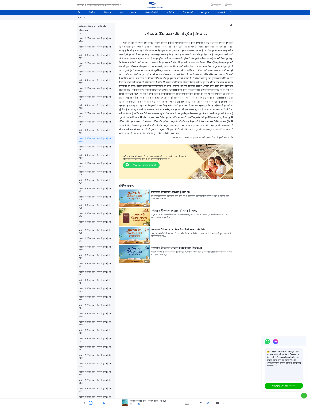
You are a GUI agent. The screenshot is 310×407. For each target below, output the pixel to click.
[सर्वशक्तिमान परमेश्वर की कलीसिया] (155, 5)
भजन (121, 12)
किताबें (91, 12)
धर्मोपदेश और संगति (151, 12)
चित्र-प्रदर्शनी (188, 12)
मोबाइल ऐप (217, 5)
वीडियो (106, 12)
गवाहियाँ (169, 12)
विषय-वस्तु (124, 25)
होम (79, 12)
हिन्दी (230, 5)
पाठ (132, 12)
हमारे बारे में (221, 12)
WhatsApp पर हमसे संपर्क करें (283, 386)
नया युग (204, 12)
